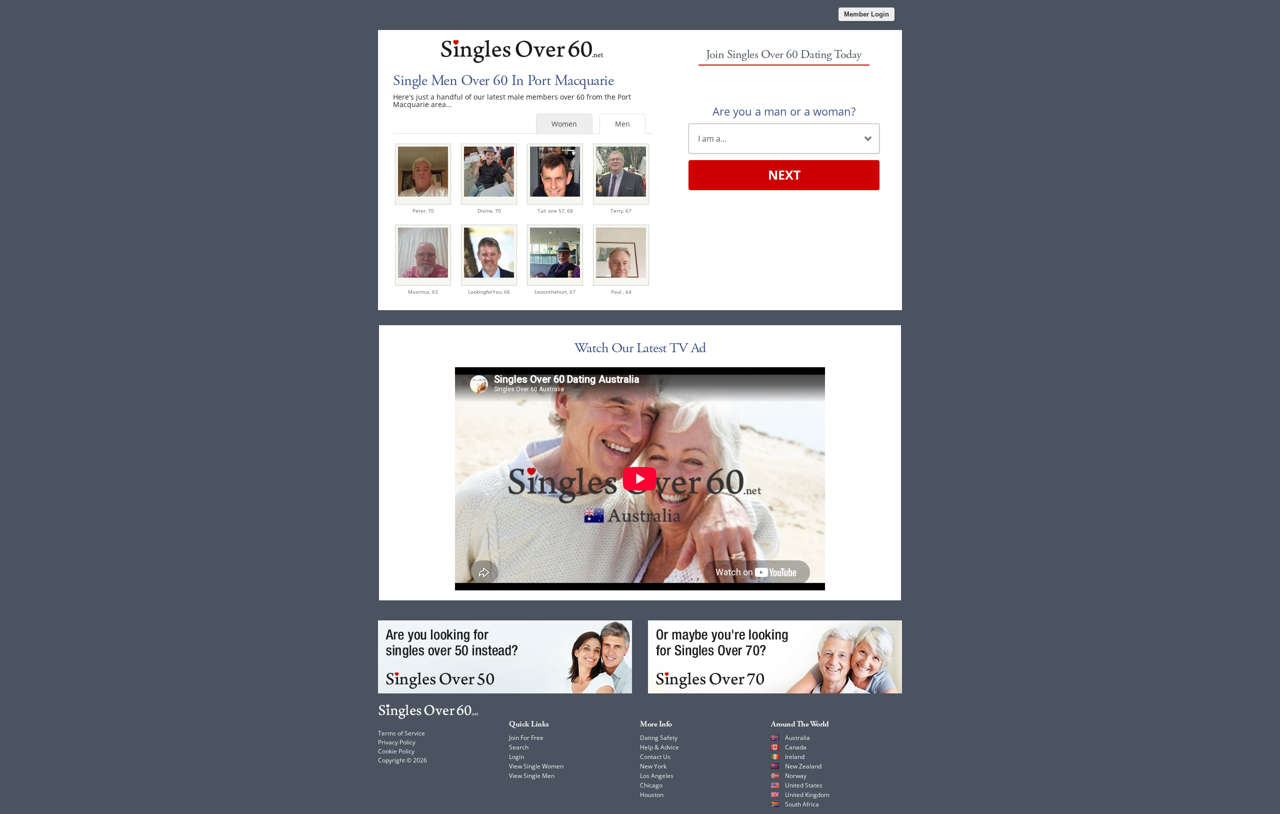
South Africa (802, 804)
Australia (797, 737)
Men (622, 124)
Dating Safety (659, 737)
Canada (795, 747)
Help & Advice (659, 747)
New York (653, 766)
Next (784, 174)
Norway (795, 775)
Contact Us (655, 756)
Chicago (651, 785)
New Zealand (803, 766)
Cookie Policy (396, 751)
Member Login (866, 14)
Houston (652, 794)
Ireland (794, 756)
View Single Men (531, 775)
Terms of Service (401, 733)
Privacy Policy (397, 742)
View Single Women (536, 766)
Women (564, 124)
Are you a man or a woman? (784, 111)
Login (516, 756)
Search (518, 747)
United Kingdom (807, 794)
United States (803, 785)
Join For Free (526, 737)
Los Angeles (657, 775)
